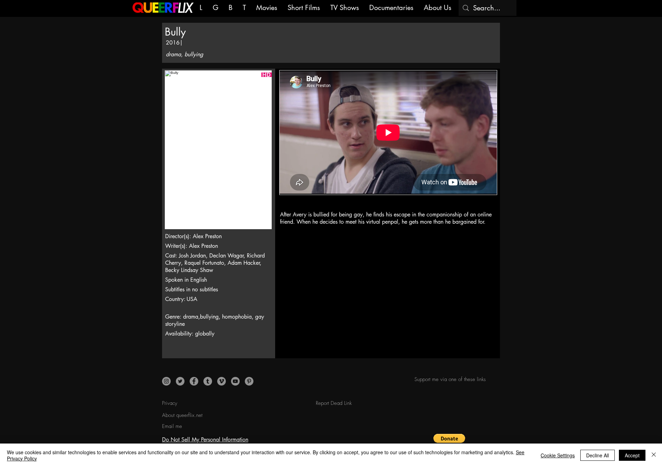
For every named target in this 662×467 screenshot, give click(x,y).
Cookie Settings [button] (558, 455)
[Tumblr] (207, 381)
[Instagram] (166, 381)
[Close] (654, 455)
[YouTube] (235, 381)
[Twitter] (180, 381)
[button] (449, 442)
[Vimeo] (221, 381)
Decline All (597, 455)
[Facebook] (194, 381)
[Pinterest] (249, 381)
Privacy (169, 403)
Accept (632, 455)
